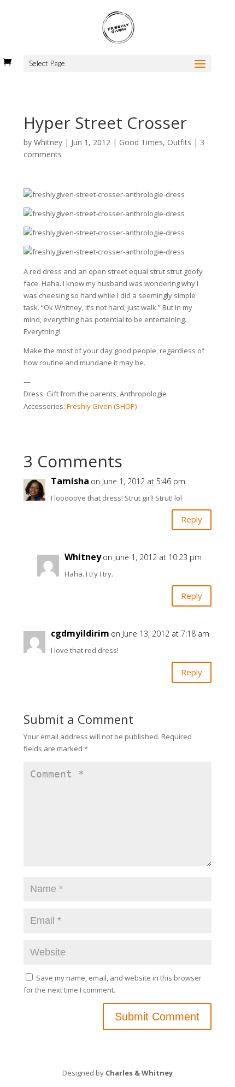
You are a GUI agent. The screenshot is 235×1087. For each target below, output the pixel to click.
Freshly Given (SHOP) (102, 406)
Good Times (141, 142)
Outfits (179, 142)
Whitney (48, 142)
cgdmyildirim (80, 633)
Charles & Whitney (139, 1073)
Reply (191, 519)
